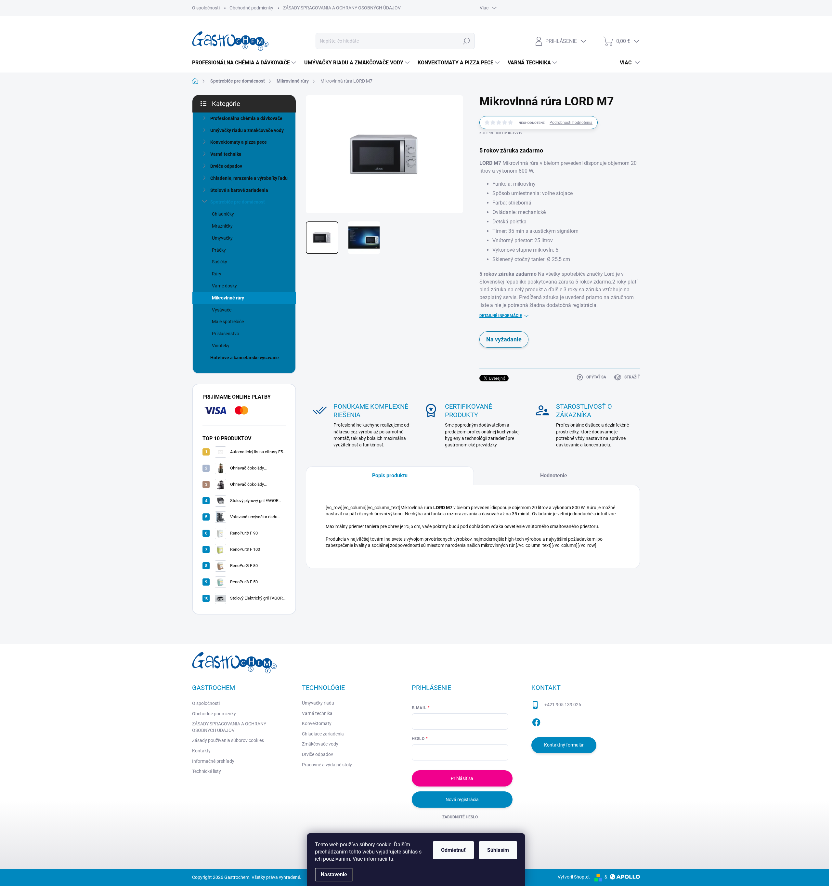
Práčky (219, 250)
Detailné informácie (500, 315)
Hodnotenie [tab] (553, 475)
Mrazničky (222, 226)
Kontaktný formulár (564, 744)
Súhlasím (498, 850)
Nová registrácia (462, 799)
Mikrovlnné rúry (228, 297)
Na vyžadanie (504, 339)
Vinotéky (220, 345)
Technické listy (206, 771)
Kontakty (201, 750)
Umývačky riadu (318, 703)
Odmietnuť (453, 850)
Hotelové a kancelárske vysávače (244, 357)
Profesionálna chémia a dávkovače (246, 118)
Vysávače (221, 309)
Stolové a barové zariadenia (239, 190)
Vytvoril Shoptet (574, 876)
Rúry (216, 273)
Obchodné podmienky (251, 7)
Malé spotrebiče (228, 321)
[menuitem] (245, 63)
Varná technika (225, 154)
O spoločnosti (206, 7)
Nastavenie (334, 874)
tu (391, 859)
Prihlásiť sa (462, 778)
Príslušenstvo (225, 333)
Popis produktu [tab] (390, 475)
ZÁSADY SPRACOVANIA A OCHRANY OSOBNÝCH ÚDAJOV (342, 7)
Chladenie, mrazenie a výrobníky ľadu (249, 178)
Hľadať (467, 41)
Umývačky (222, 238)
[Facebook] (536, 721)
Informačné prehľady (213, 761)
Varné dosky (224, 285)
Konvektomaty (317, 723)
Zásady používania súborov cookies (228, 740)
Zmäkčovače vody (320, 744)
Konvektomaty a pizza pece (238, 142)
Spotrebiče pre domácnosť (237, 202)
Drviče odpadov (226, 166)
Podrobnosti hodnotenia (571, 122)
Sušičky (219, 261)
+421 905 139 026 (562, 704)
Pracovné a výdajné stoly (327, 764)
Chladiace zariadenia (323, 733)
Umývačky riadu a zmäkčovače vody (247, 130)
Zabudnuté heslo (460, 817)
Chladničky (223, 214)
